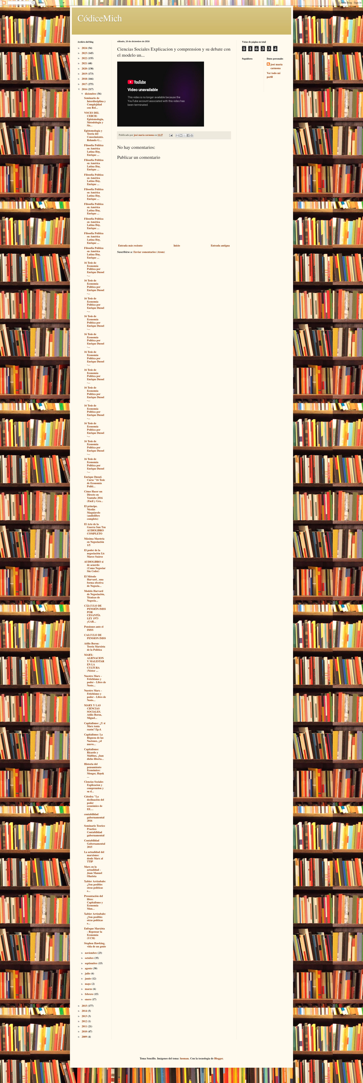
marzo (89, 989)
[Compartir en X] (184, 135)
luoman (184, 1058)
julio (88, 973)
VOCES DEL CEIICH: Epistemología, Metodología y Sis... (94, 119)
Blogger (218, 1058)
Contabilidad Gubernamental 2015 (94, 843)
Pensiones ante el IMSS (93, 628)
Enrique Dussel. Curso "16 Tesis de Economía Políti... (94, 481)
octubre (89, 958)
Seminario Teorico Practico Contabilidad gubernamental (94, 830)
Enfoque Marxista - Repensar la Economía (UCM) (94, 933)
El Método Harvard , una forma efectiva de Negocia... (93, 581)
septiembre (91, 963)
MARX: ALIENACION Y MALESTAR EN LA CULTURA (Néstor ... (94, 663)
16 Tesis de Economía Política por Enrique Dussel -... (94, 269)
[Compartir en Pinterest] (192, 135)
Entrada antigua (220, 245)
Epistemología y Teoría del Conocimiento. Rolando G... (94, 135)
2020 (85, 68)
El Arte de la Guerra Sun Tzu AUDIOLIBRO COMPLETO (95, 528)
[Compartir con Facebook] (188, 135)
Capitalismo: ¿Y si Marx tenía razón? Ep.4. (94, 726)
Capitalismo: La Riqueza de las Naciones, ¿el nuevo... (93, 739)
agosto (89, 968)
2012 (85, 1021)
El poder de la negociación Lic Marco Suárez (94, 553)
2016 (85, 89)
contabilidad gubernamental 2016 (94, 817)
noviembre (91, 953)
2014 (85, 1011)
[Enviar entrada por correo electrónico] (170, 135)
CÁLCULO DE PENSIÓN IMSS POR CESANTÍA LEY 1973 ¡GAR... (95, 613)
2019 (85, 74)
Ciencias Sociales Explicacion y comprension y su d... (94, 786)
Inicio (177, 245)
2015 (85, 1006)
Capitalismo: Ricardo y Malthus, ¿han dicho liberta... (94, 754)
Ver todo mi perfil (273, 75)
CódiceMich (100, 18)
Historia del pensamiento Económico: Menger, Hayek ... (94, 770)
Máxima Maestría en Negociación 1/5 (94, 542)
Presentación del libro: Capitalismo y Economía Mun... (93, 902)
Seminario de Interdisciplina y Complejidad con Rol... (95, 102)
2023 (85, 53)
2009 (85, 1037)
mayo (88, 984)
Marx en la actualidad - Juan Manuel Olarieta (93, 871)
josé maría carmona (276, 66)
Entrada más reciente (130, 245)
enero (88, 999)
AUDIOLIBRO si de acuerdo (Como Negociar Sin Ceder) (94, 566)
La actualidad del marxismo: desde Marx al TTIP (94, 856)
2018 (85, 79)
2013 (85, 1016)
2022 (85, 58)
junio (88, 978)
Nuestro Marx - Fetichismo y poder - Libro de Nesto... (95, 680)
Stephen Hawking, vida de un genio (95, 944)
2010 (85, 1031)
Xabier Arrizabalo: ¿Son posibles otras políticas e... (95, 886)
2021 (85, 63)
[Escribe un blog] (181, 135)
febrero (89, 994)
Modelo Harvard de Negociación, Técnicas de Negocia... (94, 595)
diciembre (91, 94)
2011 (85, 1026)
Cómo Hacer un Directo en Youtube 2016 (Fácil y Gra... (93, 496)
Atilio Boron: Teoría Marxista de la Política (94, 646)
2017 (85, 84)
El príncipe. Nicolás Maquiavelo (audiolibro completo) (92, 512)
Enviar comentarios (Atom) (149, 252)
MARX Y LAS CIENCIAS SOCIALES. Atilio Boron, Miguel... (93, 711)
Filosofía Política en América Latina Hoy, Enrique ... (93, 150)
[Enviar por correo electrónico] (177, 135)
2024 (85, 48)
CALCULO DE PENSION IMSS (95, 636)
